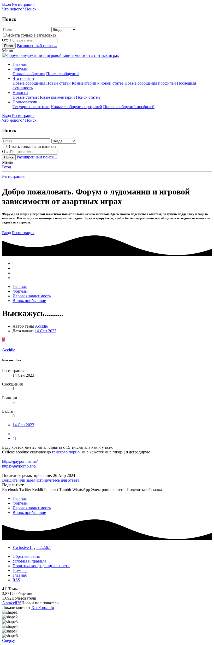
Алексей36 (11, 603)
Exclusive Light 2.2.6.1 (32, 547)
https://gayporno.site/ (19, 466)
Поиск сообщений (62, 74)
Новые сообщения (29, 74)
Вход (6, 167)
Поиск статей (88, 97)
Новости (20, 92)
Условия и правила (29, 561)
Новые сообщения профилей (150, 83)
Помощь (20, 570)
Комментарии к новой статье (97, 83)
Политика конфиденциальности (41, 566)
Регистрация (13, 176)
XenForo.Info (42, 607)
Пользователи (25, 102)
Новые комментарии (56, 97)
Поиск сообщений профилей (128, 106)
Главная (20, 64)
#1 (15, 438)
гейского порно (66, 452)
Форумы (20, 69)
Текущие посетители (31, 106)
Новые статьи (58, 83)
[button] (7, 51)
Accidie (41, 326)
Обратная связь (26, 556)
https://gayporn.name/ (20, 461)
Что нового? (23, 78)
